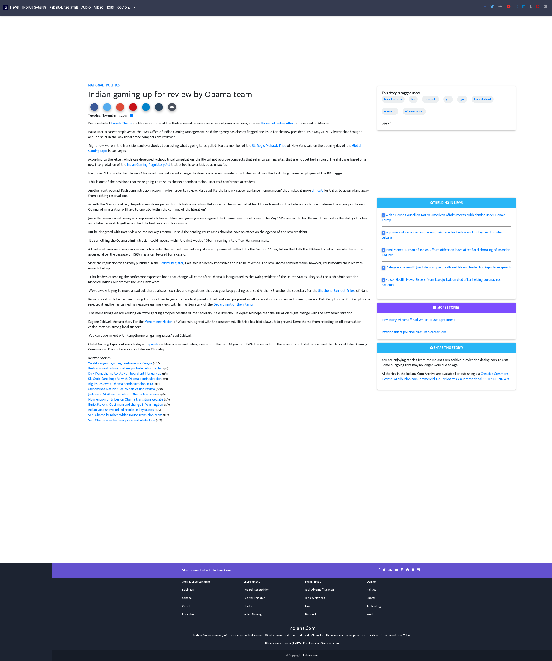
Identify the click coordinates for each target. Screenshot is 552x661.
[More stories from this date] (131, 115)
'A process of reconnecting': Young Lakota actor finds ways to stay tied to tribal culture (442, 235)
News (14, 8)
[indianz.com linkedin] (524, 7)
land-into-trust (482, 99)
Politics (113, 85)
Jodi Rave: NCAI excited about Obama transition (123, 394)
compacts (430, 99)
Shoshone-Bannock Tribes (336, 291)
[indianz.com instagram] (516, 7)
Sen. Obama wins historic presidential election (122, 420)
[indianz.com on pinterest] (408, 570)
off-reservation (414, 111)
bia (413, 99)
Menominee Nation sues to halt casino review (121, 389)
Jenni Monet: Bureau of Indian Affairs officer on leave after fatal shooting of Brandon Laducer (446, 252)
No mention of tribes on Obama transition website (126, 399)
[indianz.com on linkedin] (418, 570)
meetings (390, 111)
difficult (317, 191)
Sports (371, 598)
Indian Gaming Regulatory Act (148, 165)
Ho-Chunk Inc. (316, 635)
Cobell (186, 606)
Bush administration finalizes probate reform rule (125, 368)
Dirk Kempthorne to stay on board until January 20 (125, 374)
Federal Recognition (256, 589)
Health (248, 606)
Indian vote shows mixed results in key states (121, 410)
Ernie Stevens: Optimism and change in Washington (126, 405)
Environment (252, 581)
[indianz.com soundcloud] (500, 7)
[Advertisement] (217, 51)
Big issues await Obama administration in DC (121, 384)
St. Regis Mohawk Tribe (269, 146)
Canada (187, 598)
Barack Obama (121, 123)
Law (307, 606)
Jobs (110, 8)
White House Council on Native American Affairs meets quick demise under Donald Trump (443, 217)
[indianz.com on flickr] (545, 7)
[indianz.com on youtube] (508, 7)
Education (188, 614)
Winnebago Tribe (399, 635)
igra (462, 99)
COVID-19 (123, 8)
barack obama (393, 99)
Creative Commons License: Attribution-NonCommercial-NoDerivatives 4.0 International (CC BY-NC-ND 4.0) (445, 376)
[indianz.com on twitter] (384, 570)
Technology (374, 606)
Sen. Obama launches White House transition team (125, 415)
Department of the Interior (233, 305)
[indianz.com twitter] (492, 7)
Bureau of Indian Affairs (278, 123)
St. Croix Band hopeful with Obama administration (125, 379)
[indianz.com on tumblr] (530, 7)
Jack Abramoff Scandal (319, 589)
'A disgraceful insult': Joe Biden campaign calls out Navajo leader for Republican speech (448, 267)
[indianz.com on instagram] (402, 570)
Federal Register (64, 8)
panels (153, 344)
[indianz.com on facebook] (379, 570)
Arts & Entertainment (196, 581)
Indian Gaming (34, 8)
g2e (448, 99)
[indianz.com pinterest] (537, 7)
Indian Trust (313, 581)
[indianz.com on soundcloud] (390, 570)
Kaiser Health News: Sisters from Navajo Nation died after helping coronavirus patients (441, 282)
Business (188, 589)
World (370, 614)
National (96, 85)
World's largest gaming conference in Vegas (120, 363)
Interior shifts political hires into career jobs (414, 332)
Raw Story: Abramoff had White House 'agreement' (418, 320)
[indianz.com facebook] (485, 7)
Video (99, 8)
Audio (86, 8)
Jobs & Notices (315, 598)
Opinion (371, 581)
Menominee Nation (158, 322)
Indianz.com (310, 655)
